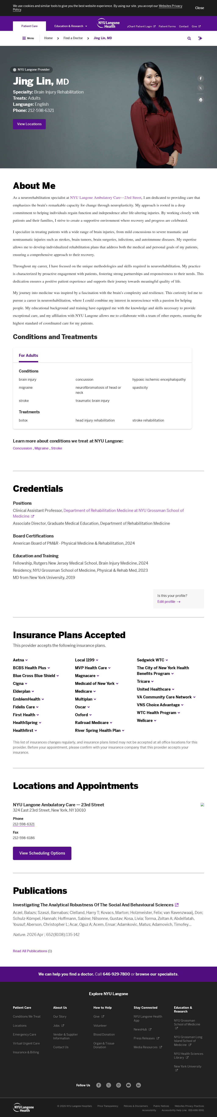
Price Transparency (107, 1106)
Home (48, 38)
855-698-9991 (196, 1110)
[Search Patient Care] (189, 38)
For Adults (28, 355)
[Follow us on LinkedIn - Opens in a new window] (138, 1085)
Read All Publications (32, 951)
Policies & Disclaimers (136, 1106)
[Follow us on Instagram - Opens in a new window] (118, 1085)
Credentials (38, 488)
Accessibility (149, 1110)
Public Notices (161, 1106)
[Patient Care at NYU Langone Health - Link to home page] (108, 23)
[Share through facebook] (200, 78)
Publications (40, 890)
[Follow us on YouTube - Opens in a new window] (128, 1085)
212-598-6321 (41, 110)
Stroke (56, 448)
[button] (199, 8)
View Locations (29, 124)
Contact (184, 26)
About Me (34, 185)
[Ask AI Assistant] (200, 38)
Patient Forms (167, 26)
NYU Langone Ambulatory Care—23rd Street (105, 197)
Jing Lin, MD (103, 38)
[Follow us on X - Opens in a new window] (108, 1085)
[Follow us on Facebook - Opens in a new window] (98, 1085)
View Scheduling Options (42, 853)
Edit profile (166, 602)
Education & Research (69, 26)
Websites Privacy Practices (189, 1106)
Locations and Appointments (75, 785)
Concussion (23, 448)
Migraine (42, 448)
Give (195, 26)
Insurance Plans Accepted (69, 635)
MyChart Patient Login (139, 26)
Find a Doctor (73, 38)
